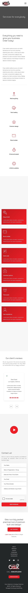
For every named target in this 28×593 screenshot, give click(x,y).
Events (14, 550)
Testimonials (14, 554)
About (14, 546)
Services (14, 548)
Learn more (8, 534)
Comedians (14, 552)
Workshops (14, 556)
